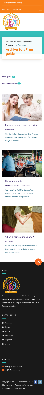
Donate (7, 327)
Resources (9, 335)
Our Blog (6, 9)
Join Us (7, 331)
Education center (12, 185)
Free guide (9, 129)
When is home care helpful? (19, 236)
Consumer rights (13, 181)
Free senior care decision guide (21, 125)
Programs (8, 340)
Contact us (16, 9)
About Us (8, 323)
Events (7, 344)
